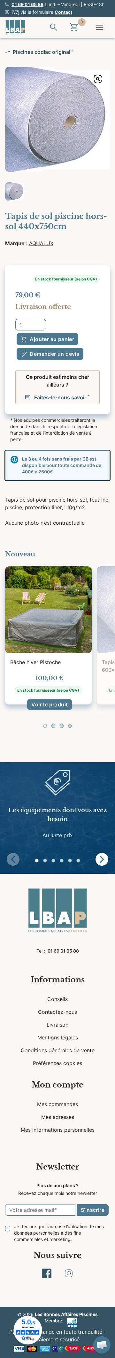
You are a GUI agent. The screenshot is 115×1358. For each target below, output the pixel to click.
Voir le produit (49, 704)
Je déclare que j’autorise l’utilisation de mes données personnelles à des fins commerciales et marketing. (59, 1233)
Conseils (57, 999)
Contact (63, 12)
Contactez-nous (57, 1012)
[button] (45, 726)
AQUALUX (41, 243)
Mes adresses (57, 1117)
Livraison (57, 1024)
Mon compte (57, 1084)
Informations (58, 979)
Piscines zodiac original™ (43, 52)
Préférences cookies (57, 1063)
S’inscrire (92, 1210)
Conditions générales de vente (58, 1050)
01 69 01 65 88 (27, 4)
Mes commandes (57, 1104)
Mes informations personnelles (58, 1130)
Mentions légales (57, 1037)
